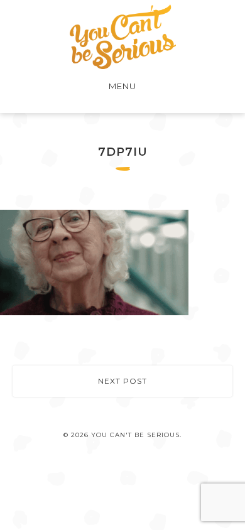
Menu (122, 86)
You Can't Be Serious (123, 36)
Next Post (122, 381)
